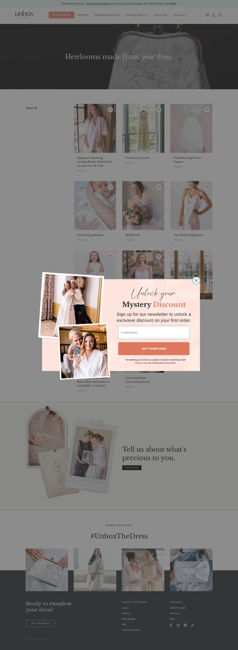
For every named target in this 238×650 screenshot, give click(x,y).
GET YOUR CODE (154, 349)
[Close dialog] (196, 280)
